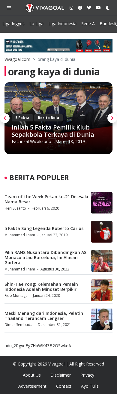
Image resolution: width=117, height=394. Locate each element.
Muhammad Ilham (19, 234)
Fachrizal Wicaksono (31, 141)
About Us (32, 375)
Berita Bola (48, 117)
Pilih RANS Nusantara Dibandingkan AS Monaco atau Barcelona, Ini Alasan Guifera (45, 257)
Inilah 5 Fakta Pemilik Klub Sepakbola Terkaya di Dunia (53, 131)
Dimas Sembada (18, 324)
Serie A (88, 23)
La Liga (36, 23)
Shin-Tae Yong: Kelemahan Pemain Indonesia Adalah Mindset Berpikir (41, 286)
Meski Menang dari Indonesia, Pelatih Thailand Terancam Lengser (43, 315)
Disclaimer (60, 375)
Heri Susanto (15, 208)
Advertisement (32, 386)
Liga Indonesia (62, 23)
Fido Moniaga (16, 295)
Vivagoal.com (17, 59)
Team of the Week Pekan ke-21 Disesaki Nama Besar (46, 199)
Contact (63, 386)
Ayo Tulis (90, 386)
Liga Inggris (13, 23)
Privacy (87, 375)
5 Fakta (22, 117)
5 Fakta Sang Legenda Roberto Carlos (43, 228)
